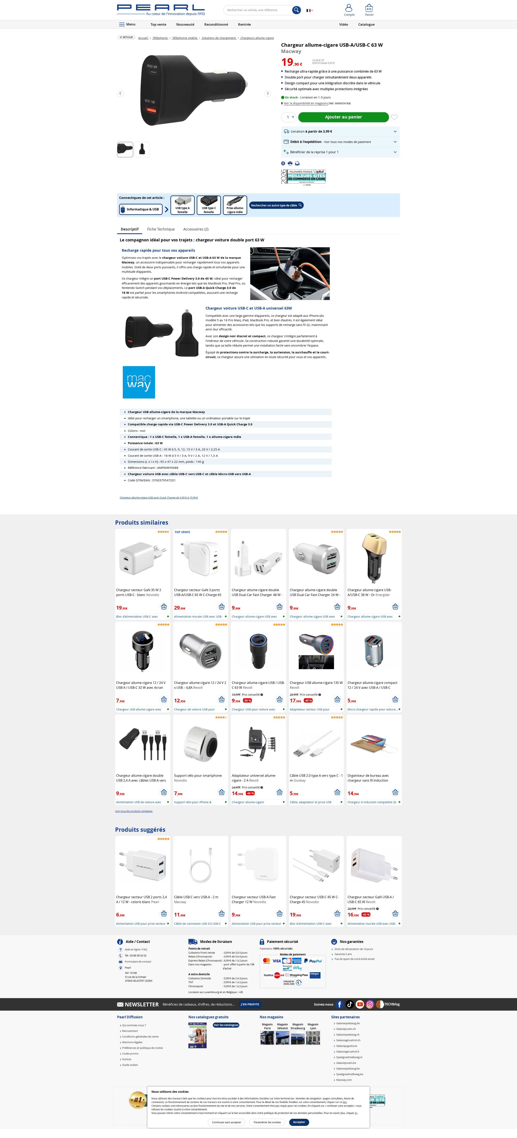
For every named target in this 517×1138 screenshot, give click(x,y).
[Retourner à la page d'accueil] (161, 11)
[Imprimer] (291, 163)
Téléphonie (160, 38)
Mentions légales (132, 1042)
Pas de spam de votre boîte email (354, 959)
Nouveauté (185, 24)
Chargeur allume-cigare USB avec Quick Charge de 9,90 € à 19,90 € (159, 497)
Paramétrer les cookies (267, 1122)
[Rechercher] (296, 10)
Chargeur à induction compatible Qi (372, 802)
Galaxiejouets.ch (346, 1029)
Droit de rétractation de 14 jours (354, 949)
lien (345, 1102)
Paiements (276, 948)
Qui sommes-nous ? (134, 1025)
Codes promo (130, 1053)
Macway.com (344, 1080)
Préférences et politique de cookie (142, 1048)
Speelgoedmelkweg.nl (349, 1057)
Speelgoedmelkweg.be (349, 1074)
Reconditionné (216, 24)
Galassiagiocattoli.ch (348, 1040)
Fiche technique (161, 229)
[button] (305, 103)
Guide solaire (130, 1065)
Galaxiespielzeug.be (348, 1068)
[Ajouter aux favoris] (394, 117)
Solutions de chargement (219, 38)
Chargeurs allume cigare (257, 38)
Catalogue (366, 24)
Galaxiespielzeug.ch (347, 1034)
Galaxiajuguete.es (346, 1046)
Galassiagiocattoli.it (347, 1051)
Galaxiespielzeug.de (348, 1023)
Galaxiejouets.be (346, 1063)
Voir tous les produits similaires (133, 811)
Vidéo (343, 24)
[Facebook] (284, 163)
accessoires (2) (195, 229)
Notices (126, 1059)
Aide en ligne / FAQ (136, 949)
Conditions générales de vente (140, 1036)
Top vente (158, 24)
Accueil (143, 38)
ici (356, 1113)
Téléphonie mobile (184, 38)
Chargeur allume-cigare (248, 802)
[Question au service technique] (298, 163)
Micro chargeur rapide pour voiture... (373, 709)
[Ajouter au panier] (163, 607)
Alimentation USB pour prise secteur (141, 924)
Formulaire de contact (138, 962)
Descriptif (130, 229)
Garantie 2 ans (343, 954)
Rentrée (244, 24)
